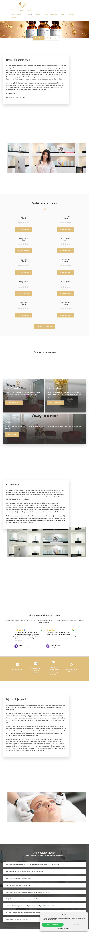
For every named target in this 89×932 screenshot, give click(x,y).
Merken (62, 14)
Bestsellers (53, 14)
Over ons (71, 14)
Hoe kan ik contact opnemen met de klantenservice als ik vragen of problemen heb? (31, 913)
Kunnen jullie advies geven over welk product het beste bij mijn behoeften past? (30, 906)
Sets (46, 14)
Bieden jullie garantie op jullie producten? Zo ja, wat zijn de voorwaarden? (28, 892)
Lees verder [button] (50, 640)
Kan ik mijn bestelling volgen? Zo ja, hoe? (18, 885)
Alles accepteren (52, 924)
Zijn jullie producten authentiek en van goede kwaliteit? (22, 899)
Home (13, 14)
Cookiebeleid (60, 928)
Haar (28, 14)
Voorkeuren (75, 924)
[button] (75, 636)
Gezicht (19, 14)
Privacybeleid (67, 928)
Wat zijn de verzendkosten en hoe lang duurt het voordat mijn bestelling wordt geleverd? (32, 865)
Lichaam (37, 14)
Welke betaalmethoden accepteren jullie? (18, 878)
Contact (13, 18)
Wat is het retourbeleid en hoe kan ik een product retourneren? (24, 871)
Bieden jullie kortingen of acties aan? (17, 919)
